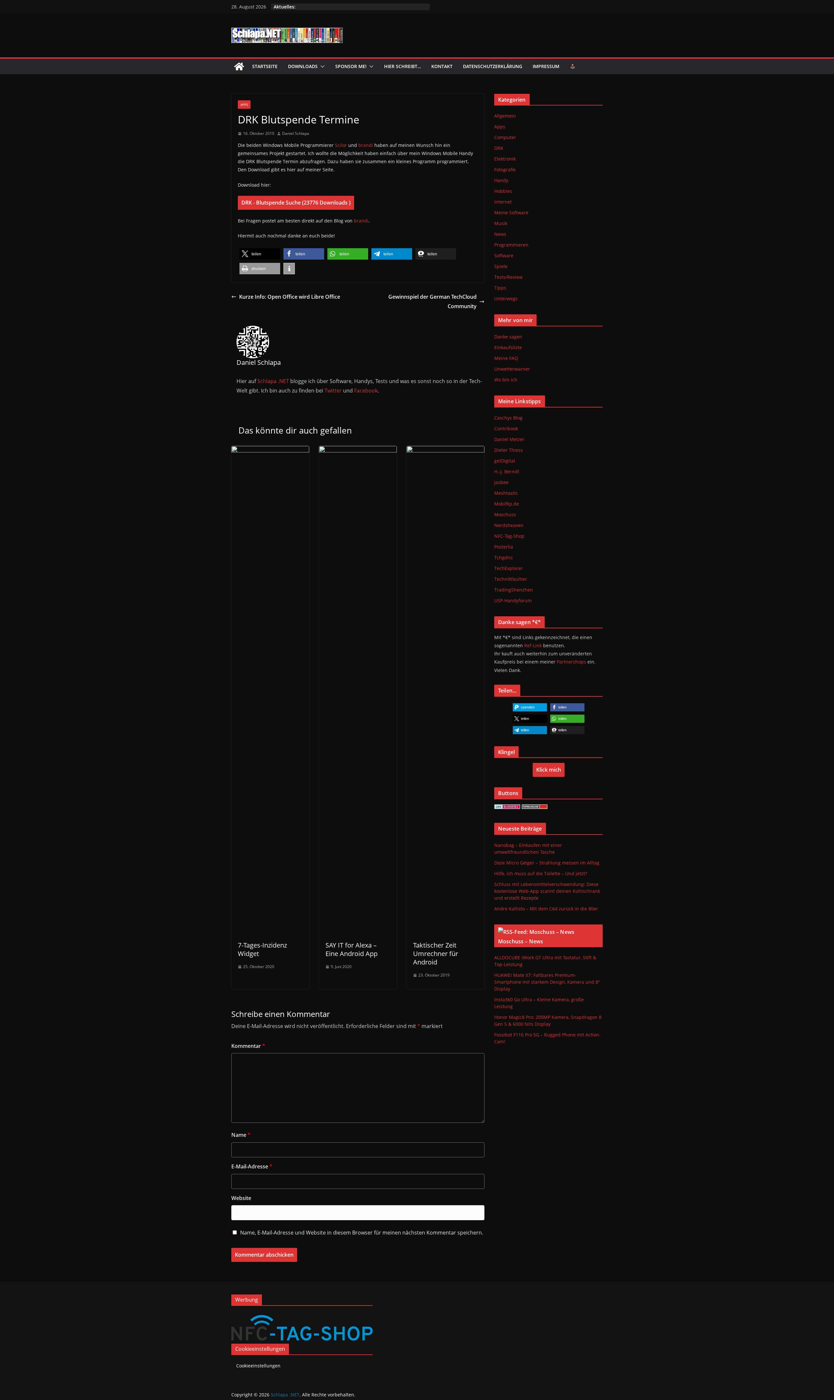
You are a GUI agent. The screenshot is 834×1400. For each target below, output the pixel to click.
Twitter (333, 390)
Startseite (265, 66)
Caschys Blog (508, 418)
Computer (505, 137)
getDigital (504, 461)
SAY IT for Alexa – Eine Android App (351, 949)
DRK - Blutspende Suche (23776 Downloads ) (296, 202)
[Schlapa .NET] (239, 66)
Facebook (366, 390)
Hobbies (503, 191)
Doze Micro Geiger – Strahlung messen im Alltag (546, 863)
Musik (500, 223)
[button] (321, 66)
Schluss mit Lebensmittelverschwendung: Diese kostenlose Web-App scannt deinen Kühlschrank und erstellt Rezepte (547, 891)
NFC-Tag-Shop (509, 536)
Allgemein (505, 116)
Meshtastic (506, 493)
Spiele (501, 266)
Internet (503, 202)
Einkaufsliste (508, 347)
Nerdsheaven (509, 525)
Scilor (341, 145)
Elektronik (505, 159)
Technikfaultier (510, 579)
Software (503, 255)
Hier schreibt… (402, 66)
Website (241, 1198)
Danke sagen (508, 337)
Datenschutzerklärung (492, 66)
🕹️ (572, 66)
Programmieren (511, 245)
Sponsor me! (351, 66)
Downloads (303, 66)
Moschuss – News (520, 941)
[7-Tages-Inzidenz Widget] (270, 450)
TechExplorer (508, 568)
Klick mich (548, 769)
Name (241, 1134)
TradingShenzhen (513, 590)
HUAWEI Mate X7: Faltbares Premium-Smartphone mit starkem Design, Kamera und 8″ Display (547, 982)
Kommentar (248, 1046)
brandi (365, 145)
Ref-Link (533, 645)
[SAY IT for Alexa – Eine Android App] (358, 450)
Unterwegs (506, 298)
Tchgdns (503, 557)
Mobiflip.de (506, 504)
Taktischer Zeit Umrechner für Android (435, 953)
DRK (498, 148)
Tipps (500, 288)
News (500, 234)
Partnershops (571, 662)
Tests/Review (508, 277)
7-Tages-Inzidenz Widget (262, 949)
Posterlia (503, 547)
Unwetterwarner (512, 369)
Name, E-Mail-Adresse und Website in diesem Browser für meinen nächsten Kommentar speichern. (361, 1232)
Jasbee (501, 482)
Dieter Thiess (508, 450)
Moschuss (505, 514)
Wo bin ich (505, 380)
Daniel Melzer (509, 439)
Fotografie (505, 169)
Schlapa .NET (273, 381)
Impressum (546, 66)
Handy (501, 180)
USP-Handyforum (513, 600)
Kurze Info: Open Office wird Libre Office (289, 296)
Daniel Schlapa (295, 133)
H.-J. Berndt (506, 471)
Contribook (506, 428)
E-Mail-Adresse (251, 1166)
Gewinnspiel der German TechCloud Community (432, 301)
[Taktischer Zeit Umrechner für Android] (445, 450)
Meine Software (511, 212)
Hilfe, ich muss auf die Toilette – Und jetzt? (540, 873)
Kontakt (442, 66)
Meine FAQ (506, 358)
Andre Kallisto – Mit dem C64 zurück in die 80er (546, 909)
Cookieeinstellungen (258, 1366)
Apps (244, 104)
